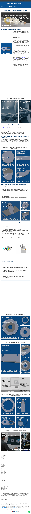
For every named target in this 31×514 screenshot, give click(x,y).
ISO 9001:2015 (25, 510)
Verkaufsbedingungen (15, 510)
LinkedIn (5, 510)
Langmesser (2, 456)
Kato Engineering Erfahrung (4, 481)
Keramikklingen (3, 463)
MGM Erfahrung (3, 487)
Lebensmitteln (17, 58)
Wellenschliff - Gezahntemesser (5, 458)
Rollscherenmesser (3, 472)
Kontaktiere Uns (15, 507)
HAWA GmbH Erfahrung (4, 488)
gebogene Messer (3, 465)
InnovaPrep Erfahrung (3, 480)
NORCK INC (4, 509)
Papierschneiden (23, 57)
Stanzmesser (2, 464)
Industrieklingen (3, 475)
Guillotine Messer (3, 470)
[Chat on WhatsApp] (29, 512)
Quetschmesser (3, 474)
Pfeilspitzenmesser (3, 459)
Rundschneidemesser (3, 473)
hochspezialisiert (6, 127)
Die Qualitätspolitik (20, 510)
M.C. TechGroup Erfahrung (4, 486)
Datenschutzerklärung (9, 510)
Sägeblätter (2, 457)
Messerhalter (2, 466)
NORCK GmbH (4, 507)
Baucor (14, 45)
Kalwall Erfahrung (3, 489)
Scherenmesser (3, 471)
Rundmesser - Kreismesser (4, 455)
